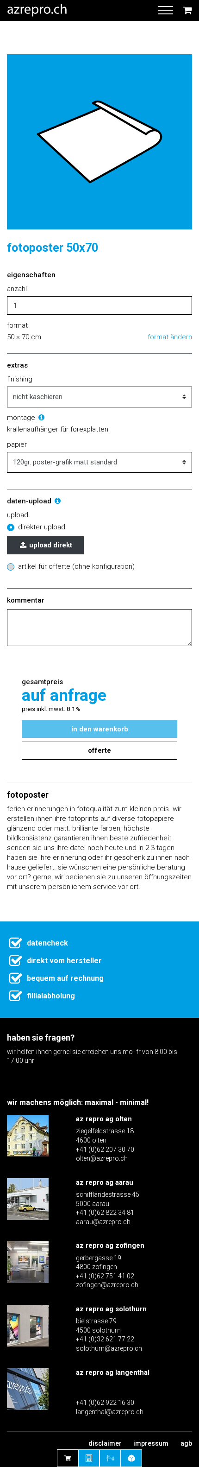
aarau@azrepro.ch (103, 1222)
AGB (186, 1443)
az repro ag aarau (104, 1182)
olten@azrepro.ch (102, 1158)
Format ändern (170, 337)
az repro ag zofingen (110, 1245)
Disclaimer (105, 1443)
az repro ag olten (104, 1119)
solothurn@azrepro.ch (109, 1348)
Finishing (19, 379)
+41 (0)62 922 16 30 (105, 1402)
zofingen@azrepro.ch (107, 1285)
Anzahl (17, 289)
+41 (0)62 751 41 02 (105, 1276)
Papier (17, 444)
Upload (17, 515)
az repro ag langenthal (112, 1372)
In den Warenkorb (99, 729)
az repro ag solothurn (111, 1309)
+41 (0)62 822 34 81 (105, 1212)
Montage (22, 417)
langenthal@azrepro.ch (109, 1412)
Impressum (150, 1443)
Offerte (99, 750)
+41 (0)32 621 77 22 (105, 1339)
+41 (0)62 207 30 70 (105, 1149)
